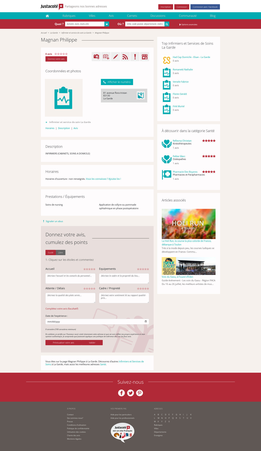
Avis (111, 16)
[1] (84, 269)
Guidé (50, 252)
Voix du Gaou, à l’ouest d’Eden (177, 276)
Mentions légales (74, 439)
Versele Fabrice (180, 81)
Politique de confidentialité (78, 428)
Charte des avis (73, 435)
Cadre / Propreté (109, 288)
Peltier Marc (179, 156)
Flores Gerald (180, 93)
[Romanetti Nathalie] (167, 72)
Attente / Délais (55, 288)
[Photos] (63, 97)
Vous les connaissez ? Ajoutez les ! (103, 178)
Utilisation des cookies (76, 432)
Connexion (182, 6)
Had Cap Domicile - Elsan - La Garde (191, 57)
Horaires (49, 128)
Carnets (132, 16)
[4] (92, 269)
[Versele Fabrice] (167, 85)
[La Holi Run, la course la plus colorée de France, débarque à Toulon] (189, 223)
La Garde (54, 32)
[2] (87, 269)
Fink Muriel (178, 106)
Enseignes (158, 435)
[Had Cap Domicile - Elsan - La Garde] (167, 60)
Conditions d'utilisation (76, 425)
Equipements (107, 269)
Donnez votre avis (56, 58)
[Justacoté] (47, 15)
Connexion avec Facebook (205, 6)
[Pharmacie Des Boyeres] (167, 176)
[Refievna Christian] (167, 145)
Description (64, 128)
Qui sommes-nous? (75, 418)
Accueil (44, 32)
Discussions (157, 16)
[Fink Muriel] (167, 109)
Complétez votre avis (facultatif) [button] (61, 308)
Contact (70, 414)
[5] (94, 269)
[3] (89, 269)
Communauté (188, 16)
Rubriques (69, 16)
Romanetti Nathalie (183, 69)
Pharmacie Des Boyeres (185, 171)
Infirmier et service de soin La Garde (76, 32)
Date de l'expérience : (56, 315)
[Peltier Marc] (167, 160)
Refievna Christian (182, 140)
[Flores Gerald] (167, 97)
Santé (103, 364)
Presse (70, 421)
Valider (92, 342)
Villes (92, 16)
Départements (160, 432)
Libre (60, 252)
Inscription (166, 6)
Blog (213, 16)
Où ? (121, 24)
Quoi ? (59, 24)
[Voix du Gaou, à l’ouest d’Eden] (189, 265)
